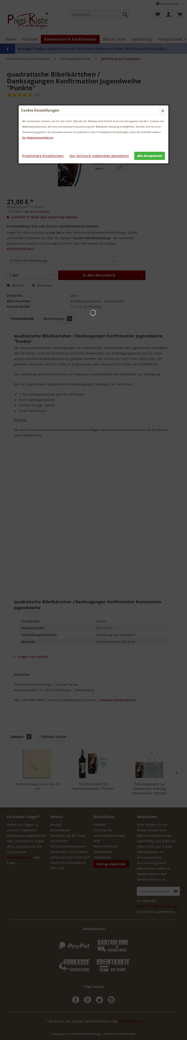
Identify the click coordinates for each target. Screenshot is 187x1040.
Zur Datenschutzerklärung (37, 137)
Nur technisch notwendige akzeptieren (99, 156)
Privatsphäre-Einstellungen (43, 156)
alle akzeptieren (149, 156)
